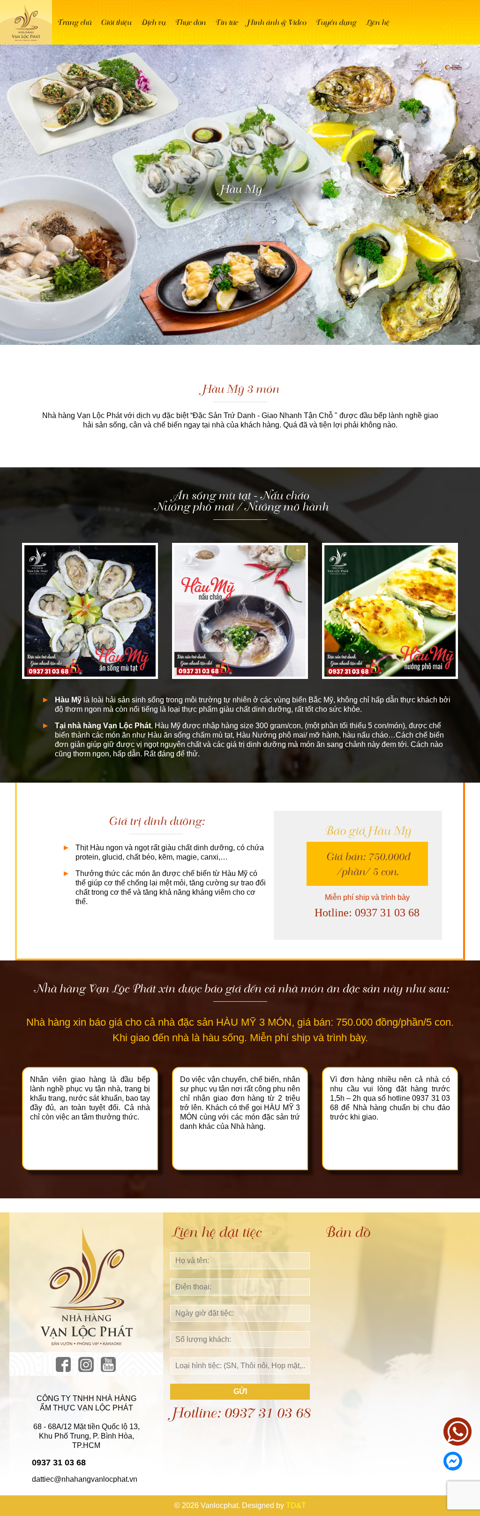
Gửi (240, 1391)
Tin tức (226, 22)
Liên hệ (377, 22)
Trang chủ (74, 22)
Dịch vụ (152, 22)
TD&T (296, 1505)
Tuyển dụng (335, 22)
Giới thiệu (115, 22)
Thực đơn (189, 22)
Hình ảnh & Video (276, 22)
